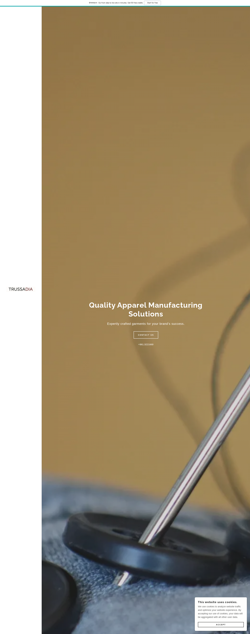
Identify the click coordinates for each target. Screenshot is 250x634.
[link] (20, 289)
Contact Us (146, 335)
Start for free (152, 3)
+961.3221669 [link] (145, 344)
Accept (221, 625)
